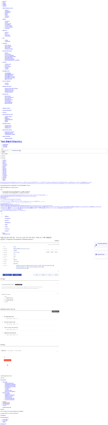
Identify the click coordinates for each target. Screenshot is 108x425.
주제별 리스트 (8, 127)
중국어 (4, 162)
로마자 (4, 178)
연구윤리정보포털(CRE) (10, 398)
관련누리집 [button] (5, 381)
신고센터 (7, 68)
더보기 (57, 283)
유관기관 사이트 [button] (6, 392)
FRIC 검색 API (8, 100)
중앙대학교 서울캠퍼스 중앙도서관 (35, 266)
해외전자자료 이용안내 (7, 129)
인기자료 (7, 84)
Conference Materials (9, 119)
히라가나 (4, 160)
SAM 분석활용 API (8, 102)
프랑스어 (4, 165)
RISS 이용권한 (8, 54)
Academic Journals (8, 116)
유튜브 (4, 421)
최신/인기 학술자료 (6, 81)
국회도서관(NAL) (8, 397)
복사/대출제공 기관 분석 (10, 76)
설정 (3, 38)
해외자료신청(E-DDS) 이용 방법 (11, 88)
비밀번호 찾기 (8, 35)
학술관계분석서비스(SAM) (10, 386)
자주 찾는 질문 (8, 64)
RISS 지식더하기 (8, 46)
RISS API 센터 (5, 94)
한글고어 (4, 163)
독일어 (4, 167)
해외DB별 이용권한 (9, 133)
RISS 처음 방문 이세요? (7, 50)
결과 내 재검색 (5, 153)
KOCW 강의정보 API (9, 97)
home (4, 232)
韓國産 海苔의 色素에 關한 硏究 (10, 332)
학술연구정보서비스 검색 (8, 8)
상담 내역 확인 (8, 66)
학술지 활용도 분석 (9, 75)
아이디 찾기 (7, 34)
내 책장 (6, 22)
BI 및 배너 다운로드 (9, 48)
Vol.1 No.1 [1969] (16, 252)
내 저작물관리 (8, 24)
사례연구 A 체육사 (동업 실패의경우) (11, 327)
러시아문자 (5, 175)
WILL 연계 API (8, 98)
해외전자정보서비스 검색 (8, 114)
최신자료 (7, 83)
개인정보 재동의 (6, 404)
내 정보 (6, 40)
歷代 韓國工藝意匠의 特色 (9, 316)
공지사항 (4, 112)
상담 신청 (7, 65)
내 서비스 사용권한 (9, 27)
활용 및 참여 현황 (8, 103)
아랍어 (4, 180)
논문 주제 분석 (10, 350)
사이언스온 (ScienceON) (9, 399)
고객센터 (4, 4)
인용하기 (17, 274)
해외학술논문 (7, 12)
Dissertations (7, 118)
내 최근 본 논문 (8, 23)
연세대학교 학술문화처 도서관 (21, 266)
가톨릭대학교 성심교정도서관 (21, 265)
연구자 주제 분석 (18, 350)
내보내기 (36, 274)
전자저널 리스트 (8, 125)
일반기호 (4, 177)
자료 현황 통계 (8, 73)
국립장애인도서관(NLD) (10, 394)
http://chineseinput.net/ (4, 185)
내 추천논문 (7, 21)
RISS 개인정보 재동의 (7, 110)
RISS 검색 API (8, 96)
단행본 (6, 14)
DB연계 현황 (7, 47)
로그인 (4, 2)
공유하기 (49, 274)
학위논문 (7, 10)
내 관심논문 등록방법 (9, 55)
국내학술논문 (7, 11)
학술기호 (4, 170)
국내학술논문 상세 (6, 233)
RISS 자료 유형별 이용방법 (10, 56)
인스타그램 (5, 420)
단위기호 (4, 176)
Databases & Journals (6, 123)
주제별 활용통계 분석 (9, 74)
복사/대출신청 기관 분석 (10, 77)
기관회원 (7, 389)
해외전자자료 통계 (6, 136)
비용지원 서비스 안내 (9, 89)
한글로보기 (57, 240)
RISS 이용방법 (8, 45)
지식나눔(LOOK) (8, 390)
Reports (6, 121)
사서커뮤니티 (7, 387)
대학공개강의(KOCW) (9, 383)
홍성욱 (15, 246)
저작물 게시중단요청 (7, 407)
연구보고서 (7, 16)
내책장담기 (43, 274)
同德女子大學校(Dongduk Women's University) (22, 248)
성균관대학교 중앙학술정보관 (46, 265)
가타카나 (4, 161)
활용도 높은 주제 (8, 78)
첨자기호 (4, 173)
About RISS (5, 43)
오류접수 (56, 274)
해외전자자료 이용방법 (9, 58)
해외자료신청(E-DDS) (7, 86)
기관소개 (4, 405)
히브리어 (4, 168)
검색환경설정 (7, 41)
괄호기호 (4, 169)
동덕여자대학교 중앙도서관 (34, 265)
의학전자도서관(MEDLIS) (10, 391)
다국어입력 (5, 146)
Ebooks (6, 117)
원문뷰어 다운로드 (6, 108)
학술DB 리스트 (8, 126)
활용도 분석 (4, 350)
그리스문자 (5, 164)
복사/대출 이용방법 (9, 57)
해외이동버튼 (3, 423)
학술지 (6, 13)
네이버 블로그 (5, 419)
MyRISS (4, 3)
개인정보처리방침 (6, 402)
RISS (17, 263)
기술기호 (4, 171)
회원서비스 (5, 30)
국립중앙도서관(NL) (9, 396)
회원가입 (4, 1)
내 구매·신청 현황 (8, 25)
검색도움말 (5, 145)
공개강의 (7, 17)
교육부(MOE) (7, 393)
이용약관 (4, 401)
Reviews (6, 120)
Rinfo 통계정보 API (8, 99)
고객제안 (7, 67)
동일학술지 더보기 (55, 311)
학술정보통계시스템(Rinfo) (10, 384)
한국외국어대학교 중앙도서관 (21, 268)
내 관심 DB (7, 28)
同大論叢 (15, 250)
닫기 (1, 211)
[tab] (4, 350)
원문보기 (8, 274)
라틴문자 (4, 174)
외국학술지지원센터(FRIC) (10, 385)
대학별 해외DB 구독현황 (10, 134)
